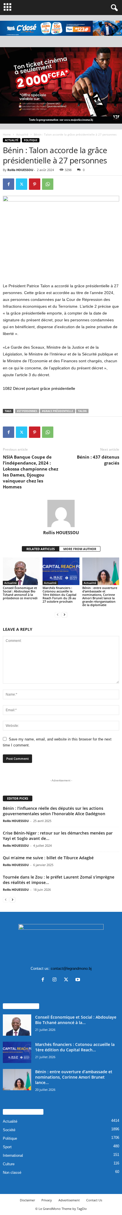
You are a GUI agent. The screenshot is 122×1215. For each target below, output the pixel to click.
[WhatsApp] (47, 184)
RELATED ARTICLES (40, 549)
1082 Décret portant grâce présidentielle (39, 388)
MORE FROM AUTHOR (79, 549)
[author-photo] (61, 513)
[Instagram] (56, 980)
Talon (82, 411)
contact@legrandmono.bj (71, 968)
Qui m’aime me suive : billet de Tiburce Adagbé (48, 857)
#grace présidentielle (57, 411)
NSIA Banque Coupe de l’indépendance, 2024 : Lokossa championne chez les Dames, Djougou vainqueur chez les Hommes (30, 472)
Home (7, 134)
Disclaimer (27, 1200)
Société (9, 1130)
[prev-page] (57, 614)
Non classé (12, 1172)
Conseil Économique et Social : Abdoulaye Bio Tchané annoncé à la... (75, 1019)
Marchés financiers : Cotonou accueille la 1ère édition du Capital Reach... (75, 1047)
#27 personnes (27, 411)
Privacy (46, 1200)
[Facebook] (8, 184)
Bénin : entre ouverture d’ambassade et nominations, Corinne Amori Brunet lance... (73, 1077)
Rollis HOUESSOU (20, 170)
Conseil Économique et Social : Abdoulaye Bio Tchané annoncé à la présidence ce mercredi (20, 593)
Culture (8, 1164)
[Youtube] (78, 980)
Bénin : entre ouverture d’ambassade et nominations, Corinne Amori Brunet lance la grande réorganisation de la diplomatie (99, 596)
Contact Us (94, 1200)
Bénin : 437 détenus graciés (98, 460)
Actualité (22, 134)
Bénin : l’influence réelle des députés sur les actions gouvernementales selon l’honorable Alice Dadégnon (54, 811)
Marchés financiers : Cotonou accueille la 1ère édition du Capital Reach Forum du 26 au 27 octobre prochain (59, 595)
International (13, 1155)
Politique (30, 140)
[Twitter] (21, 184)
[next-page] (64, 614)
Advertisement (69, 1200)
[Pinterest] (34, 184)
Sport (7, 1147)
